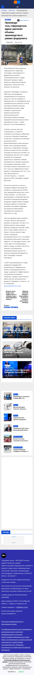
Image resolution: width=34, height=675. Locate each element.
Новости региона (18, 436)
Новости (12, 10)
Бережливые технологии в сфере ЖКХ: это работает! (17, 331)
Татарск (13, 536)
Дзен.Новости (24, 20)
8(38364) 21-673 (22, 607)
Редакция (9, 42)
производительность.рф (12, 286)
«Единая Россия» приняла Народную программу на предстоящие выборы (16, 372)
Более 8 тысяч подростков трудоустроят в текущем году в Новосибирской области (11, 295)
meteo (14, 542)
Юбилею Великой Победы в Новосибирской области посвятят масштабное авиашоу (23, 297)
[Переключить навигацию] (17, 7)
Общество (14, 307)
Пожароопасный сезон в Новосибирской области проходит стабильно (21, 430)
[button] (31, 7)
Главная (4, 10)
